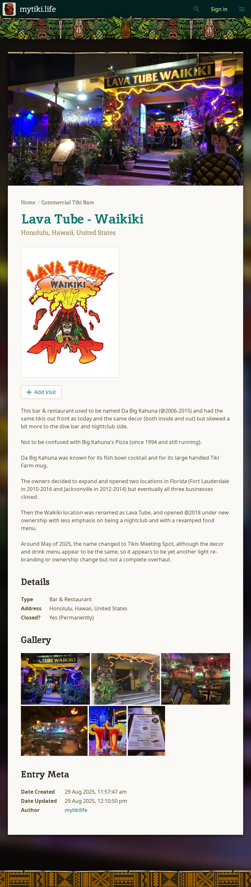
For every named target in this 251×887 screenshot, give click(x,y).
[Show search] (196, 9)
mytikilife (76, 810)
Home (29, 202)
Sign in (219, 9)
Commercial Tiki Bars (68, 202)
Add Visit (45, 392)
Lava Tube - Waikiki (82, 218)
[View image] (70, 312)
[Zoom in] (55, 679)
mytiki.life (38, 9)
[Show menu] (241, 9)
